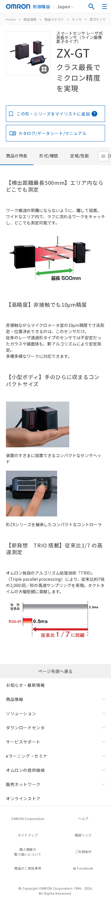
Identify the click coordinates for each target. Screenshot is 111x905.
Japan (63, 6)
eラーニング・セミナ (26, 756)
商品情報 (29, 19)
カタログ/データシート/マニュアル (52, 133)
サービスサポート (23, 742)
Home (10, 19)
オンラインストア (23, 798)
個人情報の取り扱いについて (27, 852)
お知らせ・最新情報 (25, 685)
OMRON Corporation (27, 818)
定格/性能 (79, 156)
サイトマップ (28, 835)
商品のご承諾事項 (27, 868)
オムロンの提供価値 (25, 770)
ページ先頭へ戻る (55, 671)
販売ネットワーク (23, 784)
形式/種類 (48, 156)
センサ (77, 19)
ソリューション (21, 713)
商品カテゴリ (54, 19)
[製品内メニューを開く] (103, 156)
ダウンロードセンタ (25, 727)
